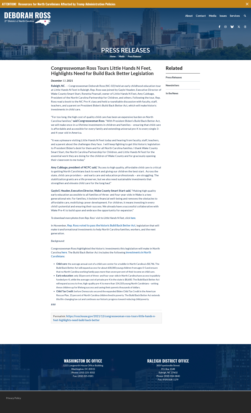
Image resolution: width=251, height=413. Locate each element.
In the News (172, 93)
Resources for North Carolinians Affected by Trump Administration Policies (66, 4)
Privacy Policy (13, 398)
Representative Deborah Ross (27, 18)
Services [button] (235, 15)
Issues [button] (223, 15)
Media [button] (212, 15)
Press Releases (125, 50)
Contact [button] (201, 15)
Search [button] (244, 15)
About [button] (189, 15)
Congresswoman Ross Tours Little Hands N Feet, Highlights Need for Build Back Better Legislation (102, 70)
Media (122, 56)
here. (133, 217)
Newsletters (172, 85)
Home (113, 56)
